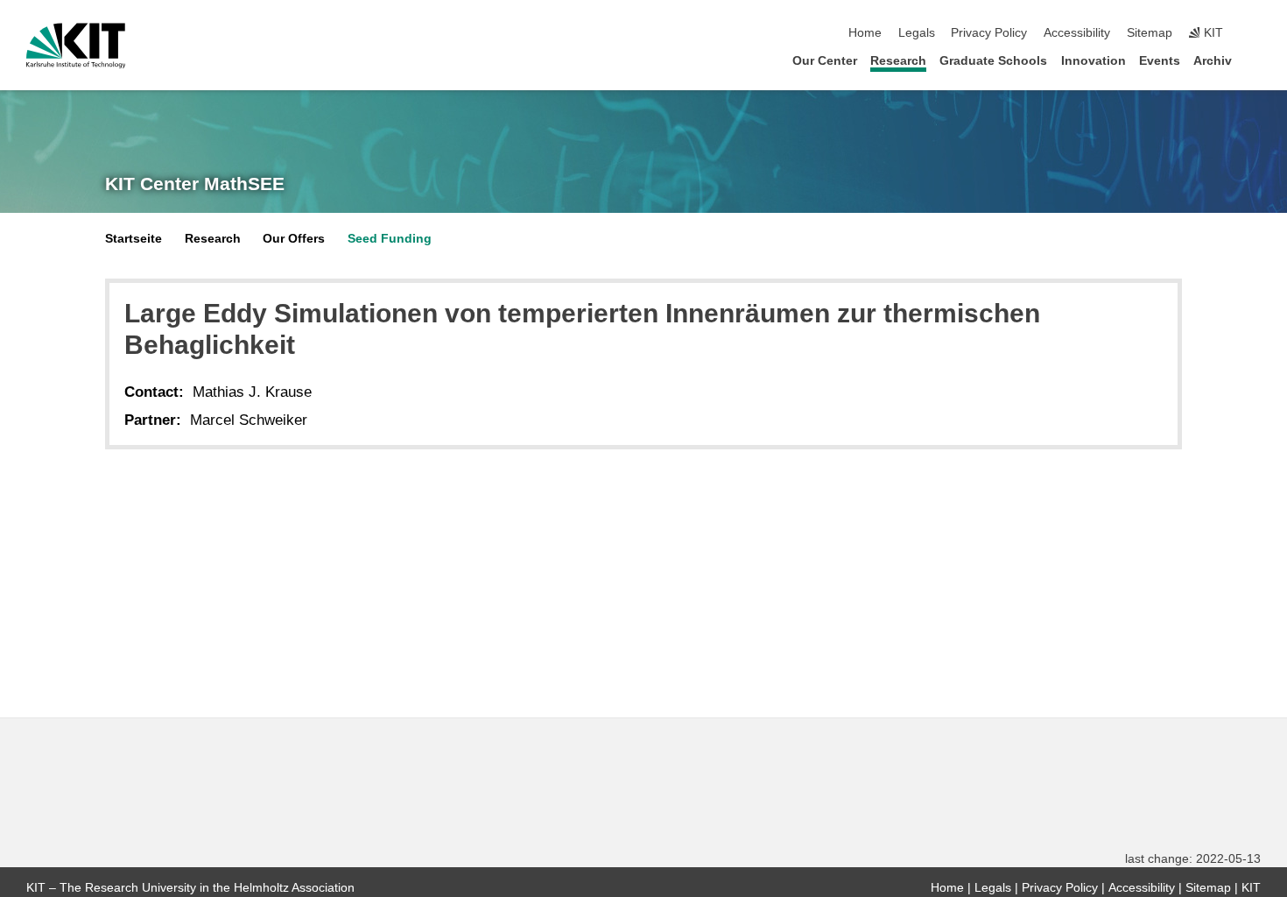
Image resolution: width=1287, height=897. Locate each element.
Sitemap (1149, 32)
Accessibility (1077, 32)
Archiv (1212, 60)
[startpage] (1255, 60)
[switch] (1255, 33)
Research (898, 60)
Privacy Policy (989, 32)
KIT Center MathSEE (195, 183)
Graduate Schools (993, 60)
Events (1159, 60)
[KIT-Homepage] (75, 45)
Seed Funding (390, 238)
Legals (916, 32)
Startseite (133, 238)
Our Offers (294, 238)
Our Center (824, 60)
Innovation (1093, 60)
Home (865, 32)
